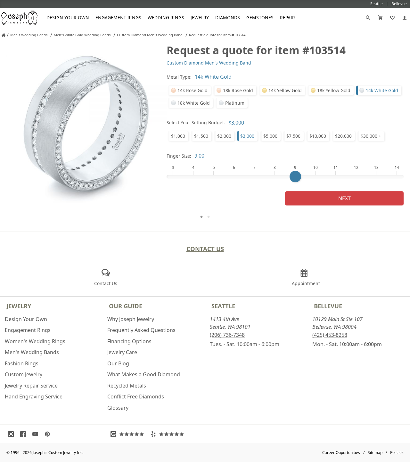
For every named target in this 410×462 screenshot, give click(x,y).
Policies (397, 452)
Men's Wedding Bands (32, 352)
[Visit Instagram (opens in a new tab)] (12, 434)
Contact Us (205, 249)
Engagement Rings (118, 17)
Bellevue (328, 306)
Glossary (117, 407)
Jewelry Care (122, 352)
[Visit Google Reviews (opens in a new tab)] (129, 434)
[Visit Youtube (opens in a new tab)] (36, 434)
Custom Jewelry (23, 374)
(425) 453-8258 (329, 334)
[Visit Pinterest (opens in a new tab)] (49, 434)
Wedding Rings (166, 17)
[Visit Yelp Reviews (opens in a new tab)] (168, 434)
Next (344, 198)
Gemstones (260, 17)
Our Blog (118, 363)
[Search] (368, 17)
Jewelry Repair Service (31, 385)
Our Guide (125, 306)
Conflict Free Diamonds (135, 396)
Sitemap (375, 452)
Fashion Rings (21, 363)
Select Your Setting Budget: (196, 122)
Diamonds (227, 17)
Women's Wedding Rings (35, 341)
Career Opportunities (341, 452)
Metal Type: (179, 77)
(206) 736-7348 (227, 334)
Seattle (223, 306)
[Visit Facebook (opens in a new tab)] (24, 434)
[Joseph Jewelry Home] (3, 35)
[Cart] (380, 17)
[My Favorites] (392, 17)
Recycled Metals (126, 385)
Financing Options (129, 341)
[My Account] (404, 17)
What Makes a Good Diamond (143, 374)
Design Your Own (67, 17)
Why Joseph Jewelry (130, 319)
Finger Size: (179, 156)
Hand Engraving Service (33, 396)
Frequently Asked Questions (141, 330)
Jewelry (200, 17)
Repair (287, 17)
